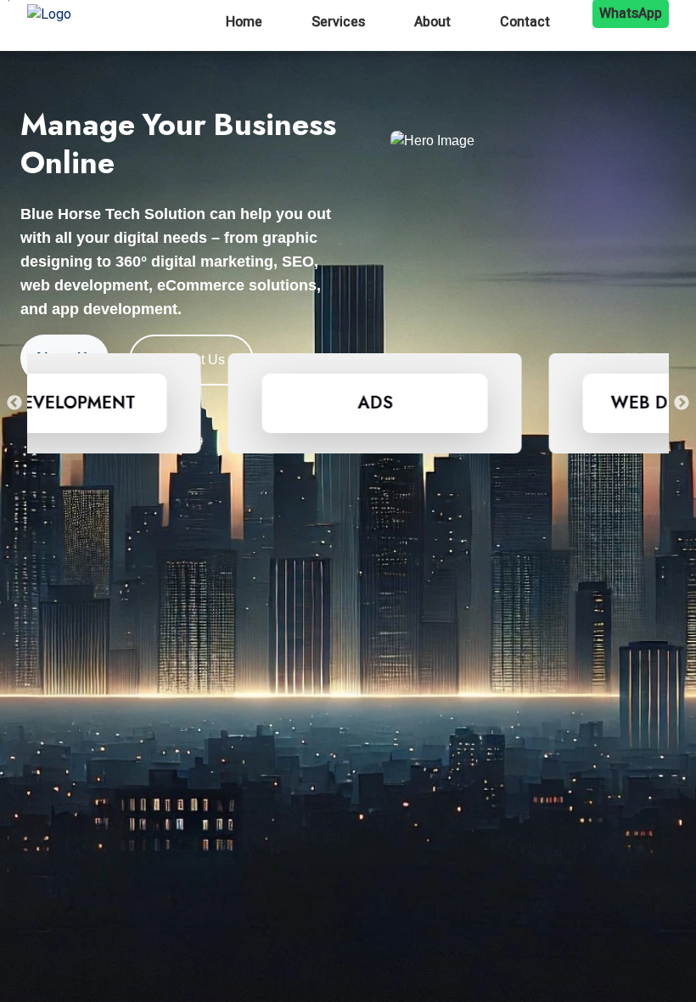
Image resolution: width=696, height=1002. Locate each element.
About (432, 22)
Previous (14, 403)
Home (244, 22)
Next (681, 403)
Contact (525, 22)
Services (338, 22)
